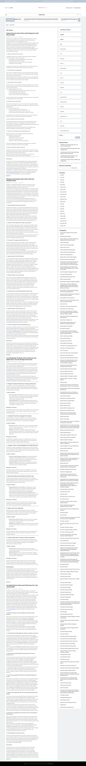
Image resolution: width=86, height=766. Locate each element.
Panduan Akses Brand (64, 416)
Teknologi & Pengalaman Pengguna (67, 594)
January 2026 (62, 189)
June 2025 (62, 206)
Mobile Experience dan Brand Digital (67, 400)
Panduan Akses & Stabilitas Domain (67, 410)
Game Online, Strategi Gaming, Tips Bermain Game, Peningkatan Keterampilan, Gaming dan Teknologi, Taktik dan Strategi (69, 312)
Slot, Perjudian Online (64, 540)
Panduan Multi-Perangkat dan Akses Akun (68, 434)
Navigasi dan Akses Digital (65, 403)
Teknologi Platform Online (65, 656)
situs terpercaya (63, 97)
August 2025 (62, 201)
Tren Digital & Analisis (64, 695)
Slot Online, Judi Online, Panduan (66, 527)
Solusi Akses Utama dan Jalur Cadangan (68, 543)
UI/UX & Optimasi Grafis (65, 699)
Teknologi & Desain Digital (65, 576)
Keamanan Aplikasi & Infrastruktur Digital (68, 368)
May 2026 (62, 179)
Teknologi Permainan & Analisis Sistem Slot (68, 641)
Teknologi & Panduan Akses (65, 592)
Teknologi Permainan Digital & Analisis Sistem (69, 648)
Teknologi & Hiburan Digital (65, 582)
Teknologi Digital (63, 611)
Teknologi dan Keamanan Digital (66, 606)
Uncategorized (63, 704)
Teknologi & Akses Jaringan (65, 574)
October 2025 (62, 196)
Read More (8, 175)
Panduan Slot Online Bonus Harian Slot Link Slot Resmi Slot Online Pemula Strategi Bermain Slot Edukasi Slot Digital (69, 454)
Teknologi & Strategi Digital (65, 597)
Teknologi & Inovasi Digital (65, 587)
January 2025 (62, 218)
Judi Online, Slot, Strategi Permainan (67, 348)
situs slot (62, 82)
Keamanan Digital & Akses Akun (66, 371)
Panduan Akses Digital (64, 418)
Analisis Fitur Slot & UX (64, 247)
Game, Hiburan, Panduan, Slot (66, 319)
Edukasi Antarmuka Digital (65, 279)
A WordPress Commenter (65, 167)
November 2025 (63, 194)
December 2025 (63, 191)
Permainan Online (63, 494)
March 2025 (62, 213)
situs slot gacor (63, 68)
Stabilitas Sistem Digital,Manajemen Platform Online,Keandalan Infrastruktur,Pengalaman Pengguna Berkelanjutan (69, 549)
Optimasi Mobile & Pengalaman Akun (67, 408)
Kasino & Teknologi (64, 350)
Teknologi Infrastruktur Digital (66, 631)
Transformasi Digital (64, 687)
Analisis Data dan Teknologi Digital (67, 245)
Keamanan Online (63, 382)
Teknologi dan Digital (64, 599)
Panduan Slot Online (64, 450)
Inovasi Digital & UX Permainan (66, 343)
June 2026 (62, 177)
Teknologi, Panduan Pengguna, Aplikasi (67, 670)
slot (61, 53)
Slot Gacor (62, 58)
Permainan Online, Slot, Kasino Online (67, 496)
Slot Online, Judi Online (64, 521)
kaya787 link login (16, 331)
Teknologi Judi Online (64, 633)
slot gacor (11, 379)
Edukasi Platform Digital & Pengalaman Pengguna (70, 281)
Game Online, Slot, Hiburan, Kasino (67, 308)
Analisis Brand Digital (64, 242)
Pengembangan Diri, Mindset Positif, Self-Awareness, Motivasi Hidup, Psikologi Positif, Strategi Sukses (69, 475)
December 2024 (63, 220)
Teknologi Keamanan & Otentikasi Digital (68, 638)
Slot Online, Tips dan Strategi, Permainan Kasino (69, 538)
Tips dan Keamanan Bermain (65, 682)
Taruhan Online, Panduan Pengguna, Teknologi (69, 571)
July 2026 (62, 175)
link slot (61, 63)
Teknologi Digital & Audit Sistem (66, 614)
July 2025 (62, 204)
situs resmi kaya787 (14, 172)
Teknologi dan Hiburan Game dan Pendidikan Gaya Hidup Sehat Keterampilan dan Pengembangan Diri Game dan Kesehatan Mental (70, 603)
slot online (62, 125)
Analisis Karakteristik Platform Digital (67, 249)
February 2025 (63, 216)
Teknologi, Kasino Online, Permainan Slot (68, 665)
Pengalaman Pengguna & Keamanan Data (68, 469)
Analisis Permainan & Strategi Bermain (67, 252)
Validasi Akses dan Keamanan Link (67, 707)
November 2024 (63, 223)
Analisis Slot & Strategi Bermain (66, 254)
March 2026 (62, 184)
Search (61, 135)
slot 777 (61, 77)
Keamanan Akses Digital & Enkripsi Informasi (69, 357)
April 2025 (62, 211)
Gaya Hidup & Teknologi (65, 328)
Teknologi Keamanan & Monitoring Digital (68, 636)
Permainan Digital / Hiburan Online (67, 489)
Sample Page (42, 14)
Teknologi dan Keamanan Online (66, 609)
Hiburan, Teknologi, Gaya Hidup (66, 336)
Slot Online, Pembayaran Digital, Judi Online (68, 529)
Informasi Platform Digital (65, 338)
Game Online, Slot (63, 303)
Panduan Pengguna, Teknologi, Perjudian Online (69, 445)
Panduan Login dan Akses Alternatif (67, 430)
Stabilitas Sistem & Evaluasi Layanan (67, 545)
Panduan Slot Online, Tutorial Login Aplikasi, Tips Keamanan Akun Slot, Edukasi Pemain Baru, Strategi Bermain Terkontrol (69, 459)
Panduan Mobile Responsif (65, 432)
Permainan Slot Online (64, 499)
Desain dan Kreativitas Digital (66, 274)
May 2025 (62, 208)
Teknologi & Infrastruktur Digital (66, 584)
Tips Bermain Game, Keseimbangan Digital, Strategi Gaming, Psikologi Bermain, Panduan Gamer (69, 679)
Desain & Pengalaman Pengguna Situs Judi (68, 271)
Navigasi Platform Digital (65, 405)
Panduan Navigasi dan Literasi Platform (68, 437)
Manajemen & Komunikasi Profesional (67, 398)
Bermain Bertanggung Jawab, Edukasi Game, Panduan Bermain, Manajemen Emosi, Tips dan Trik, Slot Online (69, 268)
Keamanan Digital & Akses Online (66, 373)
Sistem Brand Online (64, 512)
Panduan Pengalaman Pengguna (66, 439)
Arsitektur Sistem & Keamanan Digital (67, 259)
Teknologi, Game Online (64, 659)
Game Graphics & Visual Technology (67, 297)
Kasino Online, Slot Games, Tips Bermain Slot (69, 352)
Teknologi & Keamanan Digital (66, 589)
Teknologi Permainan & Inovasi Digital (67, 643)
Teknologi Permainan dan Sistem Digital (68, 646)
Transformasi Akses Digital (65, 685)
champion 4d (12, 609)
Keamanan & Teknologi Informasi (66, 355)
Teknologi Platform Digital (65, 654)
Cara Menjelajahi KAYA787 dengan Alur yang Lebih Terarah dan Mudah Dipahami (57, 1)
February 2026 (63, 187)
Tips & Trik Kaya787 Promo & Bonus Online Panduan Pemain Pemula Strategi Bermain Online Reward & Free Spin (69, 674)
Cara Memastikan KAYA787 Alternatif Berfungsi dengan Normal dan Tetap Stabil (17, 19)
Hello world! (74, 167)
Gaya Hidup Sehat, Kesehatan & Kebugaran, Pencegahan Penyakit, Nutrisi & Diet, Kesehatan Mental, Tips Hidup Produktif (69, 332)
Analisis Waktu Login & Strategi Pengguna (68, 257)
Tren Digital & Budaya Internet (66, 697)
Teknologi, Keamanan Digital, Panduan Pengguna (69, 667)
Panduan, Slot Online (64, 463)
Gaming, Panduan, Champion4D (66, 326)
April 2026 (62, 182)
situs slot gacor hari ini (64, 130)
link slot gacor (63, 49)
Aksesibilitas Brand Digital (65, 236)
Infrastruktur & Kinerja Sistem (66, 340)
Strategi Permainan (64, 566)
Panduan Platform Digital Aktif (66, 448)
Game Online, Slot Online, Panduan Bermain (68, 306)
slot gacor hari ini (63, 101)
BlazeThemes (50, 763)
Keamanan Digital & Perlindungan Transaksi (68, 376)
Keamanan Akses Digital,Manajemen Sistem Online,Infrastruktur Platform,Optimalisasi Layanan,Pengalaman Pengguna (68, 361)
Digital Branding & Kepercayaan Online (67, 276)
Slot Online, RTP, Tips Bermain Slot (67, 532)
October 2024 (62, 225)
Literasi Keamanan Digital (65, 395)
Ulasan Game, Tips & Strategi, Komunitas (68, 702)
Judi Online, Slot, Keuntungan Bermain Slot (68, 345)
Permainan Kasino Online (65, 491)
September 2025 (63, 199)
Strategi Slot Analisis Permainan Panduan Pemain (70, 569)
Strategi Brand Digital (64, 564)
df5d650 (9, 37)
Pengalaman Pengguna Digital (66, 471)
